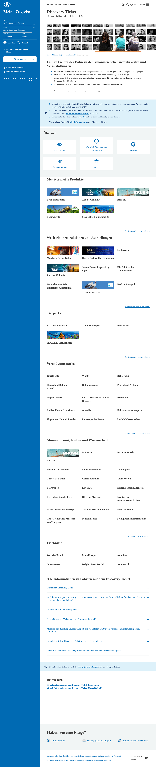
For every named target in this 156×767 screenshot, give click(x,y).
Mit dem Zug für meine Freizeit (63, 55)
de (135, 4)
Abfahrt (11, 43)
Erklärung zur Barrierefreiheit (57, 760)
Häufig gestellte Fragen (99, 740)
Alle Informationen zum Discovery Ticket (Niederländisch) (76, 688)
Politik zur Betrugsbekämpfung (99, 760)
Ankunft (25, 43)
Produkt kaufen (54, 4)
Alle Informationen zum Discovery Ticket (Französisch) (74, 685)
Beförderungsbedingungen (87, 756)
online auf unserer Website (77, 113)
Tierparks (133, 150)
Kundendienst (68, 4)
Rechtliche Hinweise (70, 756)
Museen (96, 167)
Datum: (5, 34)
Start (48, 55)
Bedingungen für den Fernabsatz (109, 756)
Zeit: (23, 34)
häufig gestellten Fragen (88, 667)
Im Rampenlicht (60, 150)
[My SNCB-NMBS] (123, 4)
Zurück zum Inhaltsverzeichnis (137, 231)
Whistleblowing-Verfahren (78, 760)
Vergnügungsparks (59, 167)
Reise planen (20, 59)
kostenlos (81, 117)
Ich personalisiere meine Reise (17, 50)
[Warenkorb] (131, 4)
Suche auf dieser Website (135, 740)
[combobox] (29, 36)
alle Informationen (78, 122)
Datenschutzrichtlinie (54, 756)
